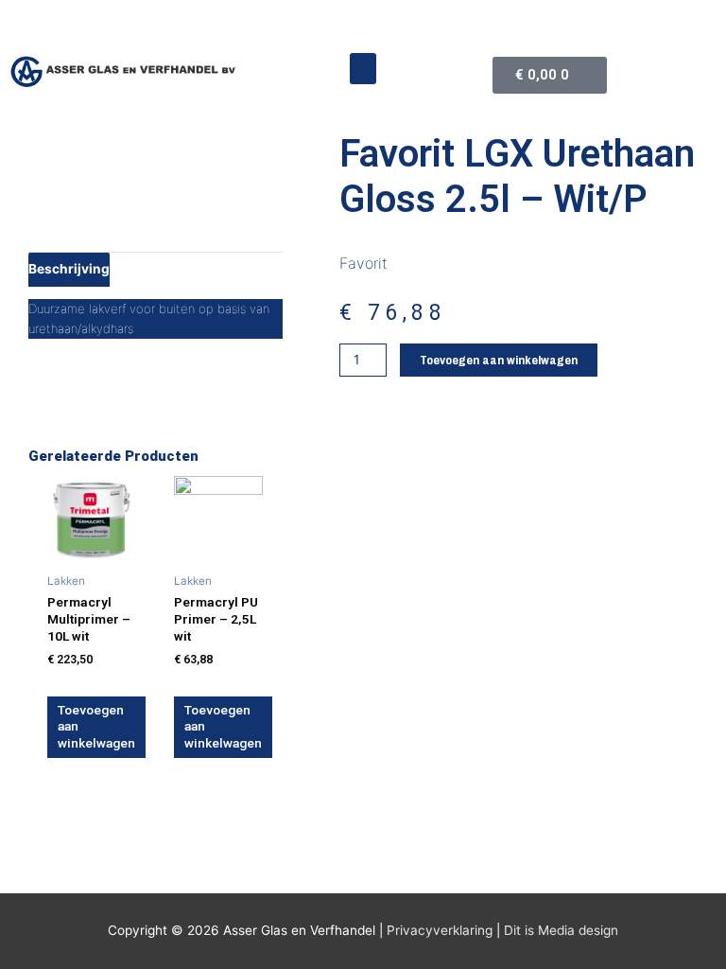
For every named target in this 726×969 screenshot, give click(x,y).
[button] (363, 68)
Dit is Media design (561, 930)
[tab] (69, 269)
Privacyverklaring (440, 930)
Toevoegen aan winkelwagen (499, 359)
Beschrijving (69, 268)
